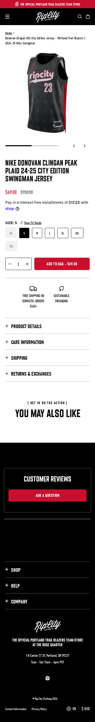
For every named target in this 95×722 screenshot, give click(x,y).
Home (8, 32)
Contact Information (15, 708)
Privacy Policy (39, 708)
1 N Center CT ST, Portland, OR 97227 (47, 655)
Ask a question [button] (47, 495)
